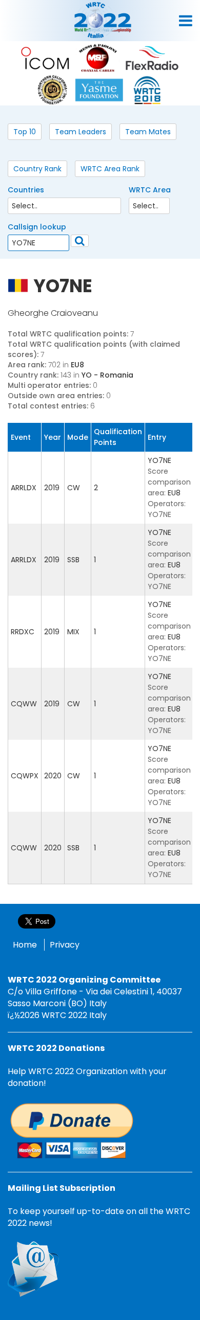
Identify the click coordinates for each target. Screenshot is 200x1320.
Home (25, 945)
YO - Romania (107, 375)
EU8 (77, 365)
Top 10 (24, 132)
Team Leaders (80, 132)
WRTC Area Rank (110, 169)
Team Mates (148, 132)
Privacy (64, 945)
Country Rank (37, 169)
